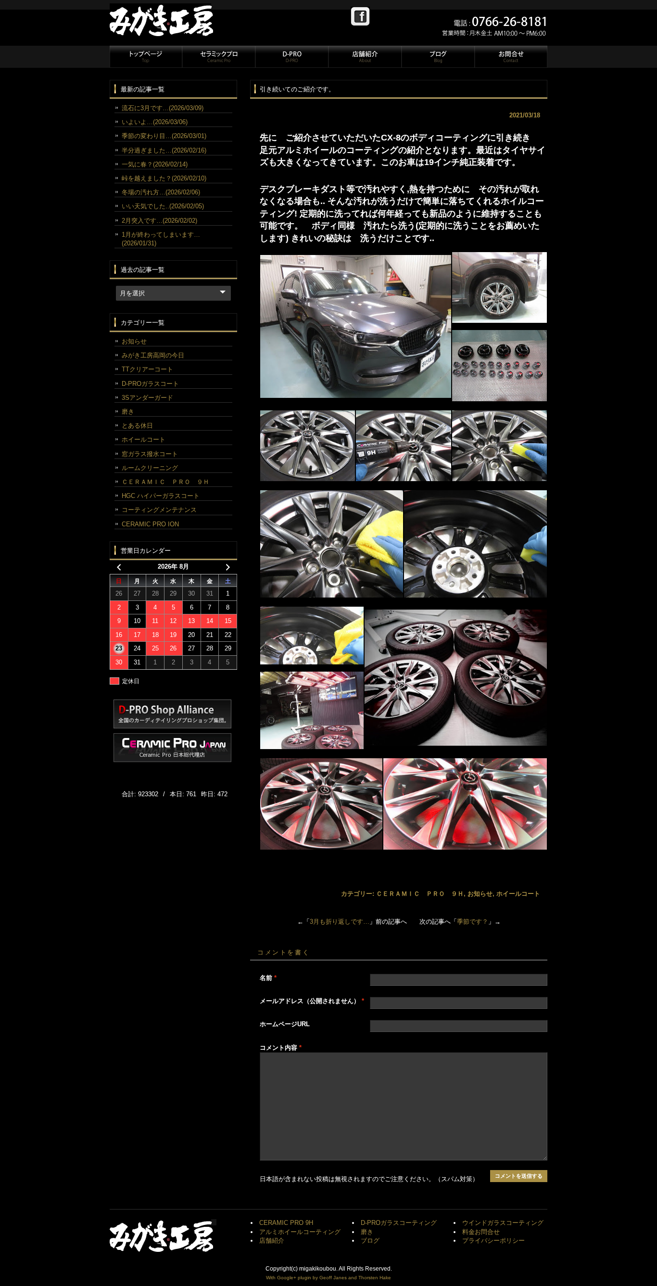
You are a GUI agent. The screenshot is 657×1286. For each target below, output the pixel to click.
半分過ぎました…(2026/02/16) (164, 150)
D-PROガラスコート (150, 383)
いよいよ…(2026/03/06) (155, 122)
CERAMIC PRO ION (150, 524)
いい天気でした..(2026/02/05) (163, 206)
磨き (128, 411)
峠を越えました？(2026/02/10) (164, 178)
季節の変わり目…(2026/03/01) (164, 136)
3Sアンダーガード (147, 397)
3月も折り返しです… (339, 921)
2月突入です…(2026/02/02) (159, 220)
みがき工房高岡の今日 (153, 355)
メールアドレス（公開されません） (312, 1001)
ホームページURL (285, 1024)
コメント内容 (281, 1047)
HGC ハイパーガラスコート (161, 495)
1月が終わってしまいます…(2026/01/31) (161, 239)
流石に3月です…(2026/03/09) (162, 108)
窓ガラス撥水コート (150, 454)
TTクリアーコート (147, 369)
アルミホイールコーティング (300, 1231)
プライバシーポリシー (493, 1240)
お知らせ (480, 893)
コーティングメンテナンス (159, 509)
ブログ (437, 57)
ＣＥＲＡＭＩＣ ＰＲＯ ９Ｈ (420, 893)
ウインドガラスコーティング (502, 1222)
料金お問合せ (481, 1231)
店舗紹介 (364, 57)
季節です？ (472, 921)
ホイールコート (518, 893)
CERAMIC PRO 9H (286, 1222)
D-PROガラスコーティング (399, 1222)
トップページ (146, 57)
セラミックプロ (218, 57)
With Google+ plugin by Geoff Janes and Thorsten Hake (328, 1277)
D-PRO (291, 57)
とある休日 (137, 425)
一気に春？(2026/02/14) (155, 164)
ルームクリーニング (150, 467)
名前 (268, 977)
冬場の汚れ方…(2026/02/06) (161, 192)
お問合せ (510, 57)
